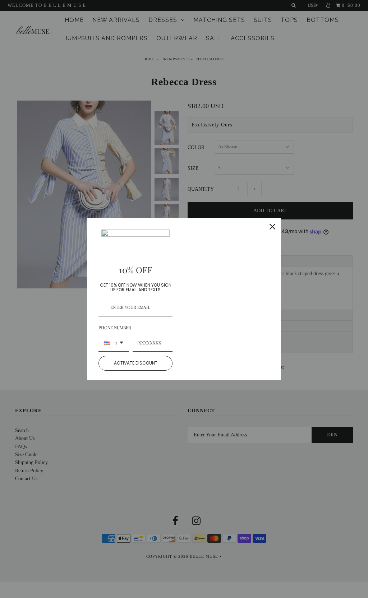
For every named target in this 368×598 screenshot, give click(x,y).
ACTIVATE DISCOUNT (135, 363)
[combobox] (113, 343)
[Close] (272, 226)
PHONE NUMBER (114, 327)
